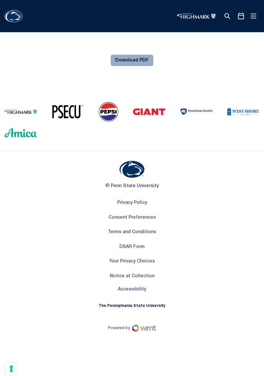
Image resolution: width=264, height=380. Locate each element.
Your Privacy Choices (132, 261)
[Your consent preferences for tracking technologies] (11, 369)
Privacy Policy (132, 203)
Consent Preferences (132, 217)
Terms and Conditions (132, 232)
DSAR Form (132, 247)
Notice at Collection (132, 276)
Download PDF (132, 60)
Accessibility (132, 289)
